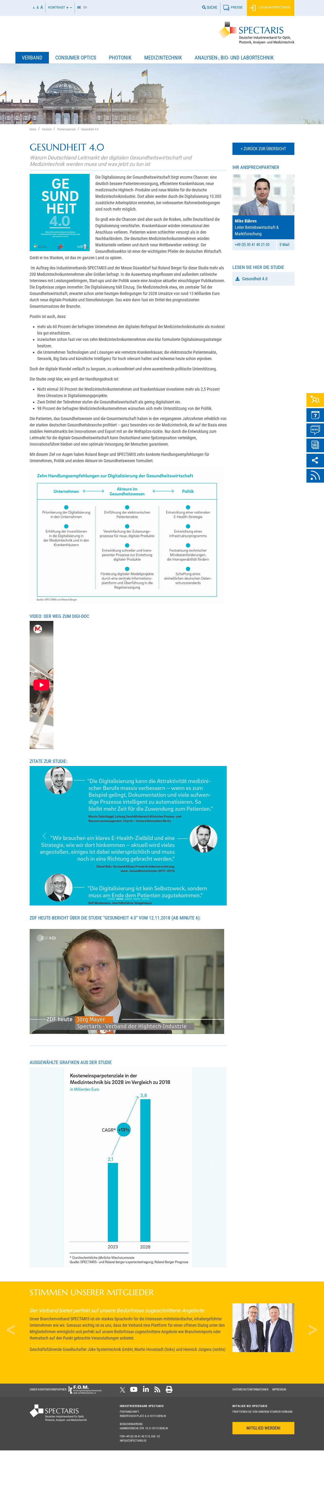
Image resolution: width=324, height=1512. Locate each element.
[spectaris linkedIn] (146, 1281)
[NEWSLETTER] (315, 445)
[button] (44, 825)
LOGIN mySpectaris (273, 7)
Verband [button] (32, 58)
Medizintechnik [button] (163, 58)
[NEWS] (315, 430)
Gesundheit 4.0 (255, 278)
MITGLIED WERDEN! (263, 1318)
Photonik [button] (120, 58)
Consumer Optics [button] (75, 58)
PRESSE (237, 7)
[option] (85, 8)
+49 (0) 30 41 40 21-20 (252, 244)
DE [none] (79, 7)
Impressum (279, 1280)
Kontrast (56, 7)
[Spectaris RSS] (157, 1281)
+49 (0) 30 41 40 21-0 (137, 1327)
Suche (211, 7)
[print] (169, 1281)
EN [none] (85, 7)
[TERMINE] (315, 415)
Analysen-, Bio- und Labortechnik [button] (234, 58)
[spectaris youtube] (134, 1281)
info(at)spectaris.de (133, 1331)
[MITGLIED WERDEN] (315, 400)
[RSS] (315, 476)
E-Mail (284, 244)
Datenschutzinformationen (250, 1280)
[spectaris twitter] (123, 1281)
